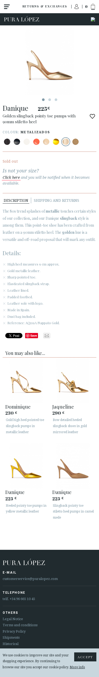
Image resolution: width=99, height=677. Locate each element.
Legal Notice (13, 619)
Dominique (18, 406)
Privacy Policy (14, 631)
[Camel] (75, 141)
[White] (26, 141)
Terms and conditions (20, 625)
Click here (11, 177)
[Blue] (16, 141)
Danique (15, 491)
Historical (10, 644)
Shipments (11, 637)
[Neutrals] (46, 141)
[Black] (7, 141)
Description (16, 200)
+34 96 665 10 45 (22, 599)
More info (77, 667)
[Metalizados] (55, 141)
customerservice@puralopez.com (30, 579)
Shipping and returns (56, 200)
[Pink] (36, 141)
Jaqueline (63, 406)
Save (33, 335)
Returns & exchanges (44, 6)
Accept (85, 657)
